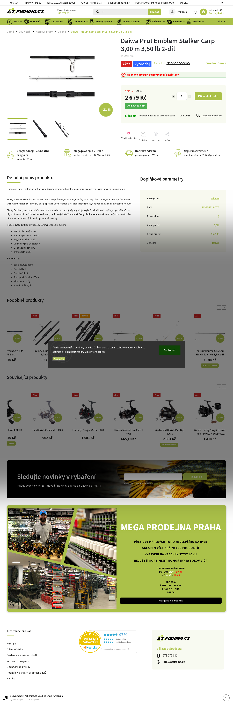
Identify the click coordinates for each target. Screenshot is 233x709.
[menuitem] (15, 21)
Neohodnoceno (178, 63)
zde (103, 352)
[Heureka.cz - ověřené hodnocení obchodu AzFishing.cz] (115, 642)
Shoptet (20, 699)
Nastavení (59, 358)
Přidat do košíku (208, 96)
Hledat (154, 11)
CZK (222, 2)
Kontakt (15, 3)
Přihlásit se (195, 476)
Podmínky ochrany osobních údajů (154, 3)
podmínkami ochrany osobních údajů (169, 483)
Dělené (215, 198)
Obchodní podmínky (119, 3)
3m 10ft (215, 234)
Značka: (215, 63)
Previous (219, 307)
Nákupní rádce (33, 3)
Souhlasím (169, 350)
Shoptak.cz (35, 699)
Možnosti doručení (212, 115)
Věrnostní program (91, 3)
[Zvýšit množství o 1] (189, 96)
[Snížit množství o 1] (173, 96)
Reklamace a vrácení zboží (61, 3)
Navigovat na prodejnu (171, 600)
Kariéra (184, 3)
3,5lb (216, 225)
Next (224, 307)
